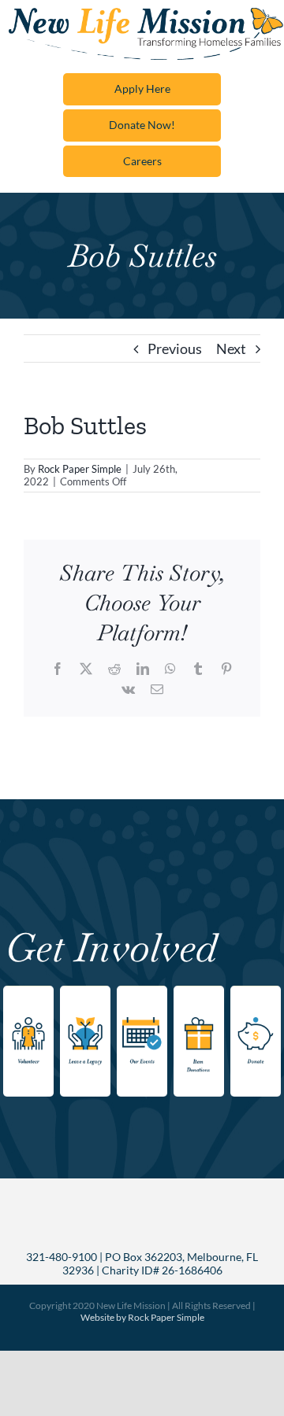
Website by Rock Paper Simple (142, 1317)
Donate (253, 994)
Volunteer (28, 994)
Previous (175, 348)
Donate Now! (142, 124)
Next (231, 348)
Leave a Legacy (82, 1003)
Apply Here (142, 88)
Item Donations (199, 1003)
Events (138, 994)
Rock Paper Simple (79, 469)
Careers (142, 161)
